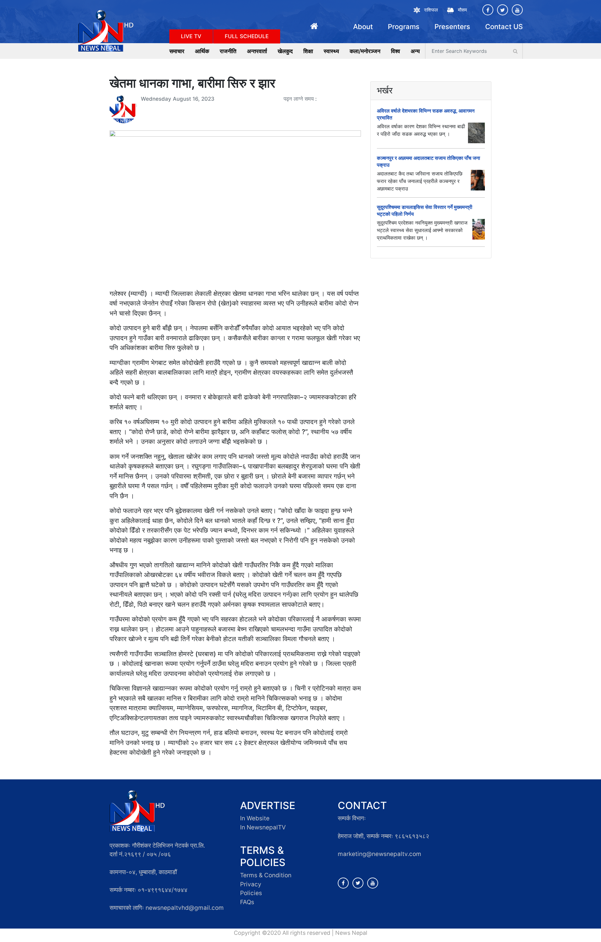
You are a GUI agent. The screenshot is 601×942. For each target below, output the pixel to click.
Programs (403, 27)
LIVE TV (191, 36)
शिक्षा (308, 51)
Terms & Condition (265, 875)
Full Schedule (247, 36)
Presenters (452, 27)
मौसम (462, 10)
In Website (255, 818)
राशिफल (431, 10)
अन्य (415, 51)
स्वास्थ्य (331, 51)
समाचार (176, 51)
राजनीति (228, 51)
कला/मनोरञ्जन (365, 51)
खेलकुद (285, 51)
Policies (251, 893)
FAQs (247, 902)
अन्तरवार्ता (257, 51)
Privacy (250, 884)
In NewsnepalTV (263, 827)
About (363, 27)
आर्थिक (202, 51)
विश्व (395, 51)
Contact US (504, 27)
